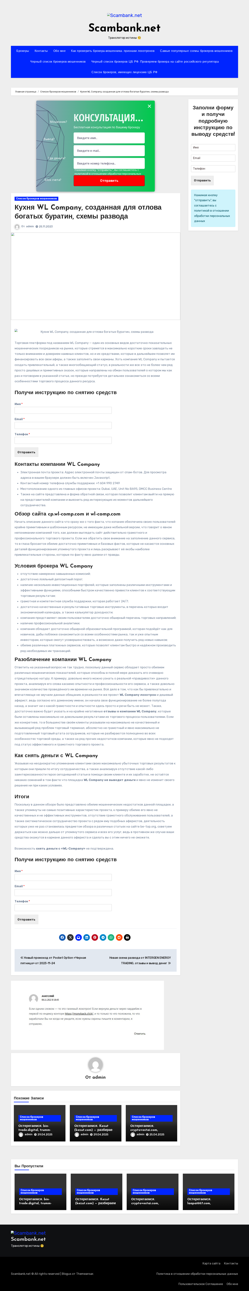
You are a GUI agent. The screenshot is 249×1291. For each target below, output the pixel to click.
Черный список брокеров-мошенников (58, 61)
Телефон (22, 434)
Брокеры (22, 51)
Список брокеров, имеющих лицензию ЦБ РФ (124, 72)
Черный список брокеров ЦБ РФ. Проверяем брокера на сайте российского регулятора (155, 61)
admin (30, 226)
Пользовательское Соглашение (200, 1284)
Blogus (66, 1274)
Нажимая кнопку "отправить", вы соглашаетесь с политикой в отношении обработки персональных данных (108, 173)
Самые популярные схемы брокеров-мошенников (196, 51)
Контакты (41, 51)
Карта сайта (211, 1263)
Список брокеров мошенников (36, 198)
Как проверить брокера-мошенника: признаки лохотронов (113, 51)
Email (20, 419)
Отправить (26, 452)
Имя (19, 404)
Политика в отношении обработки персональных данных (197, 1274)
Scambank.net (124, 28)
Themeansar (84, 1274)
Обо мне (59, 51)
